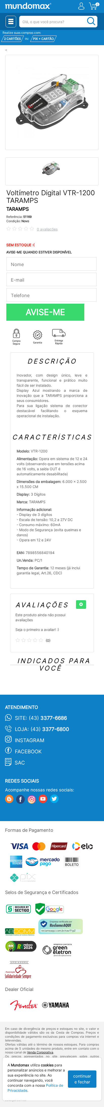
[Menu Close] (11, 21)
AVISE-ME (45, 312)
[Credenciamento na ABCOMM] (21, 933)
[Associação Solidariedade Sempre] (19, 971)
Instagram (29, 740)
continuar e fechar (82, 1078)
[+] (81, 604)
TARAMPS (17, 209)
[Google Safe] (50, 910)
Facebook (28, 751)
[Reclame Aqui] (61, 928)
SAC (20, 763)
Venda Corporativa (40, 1052)
